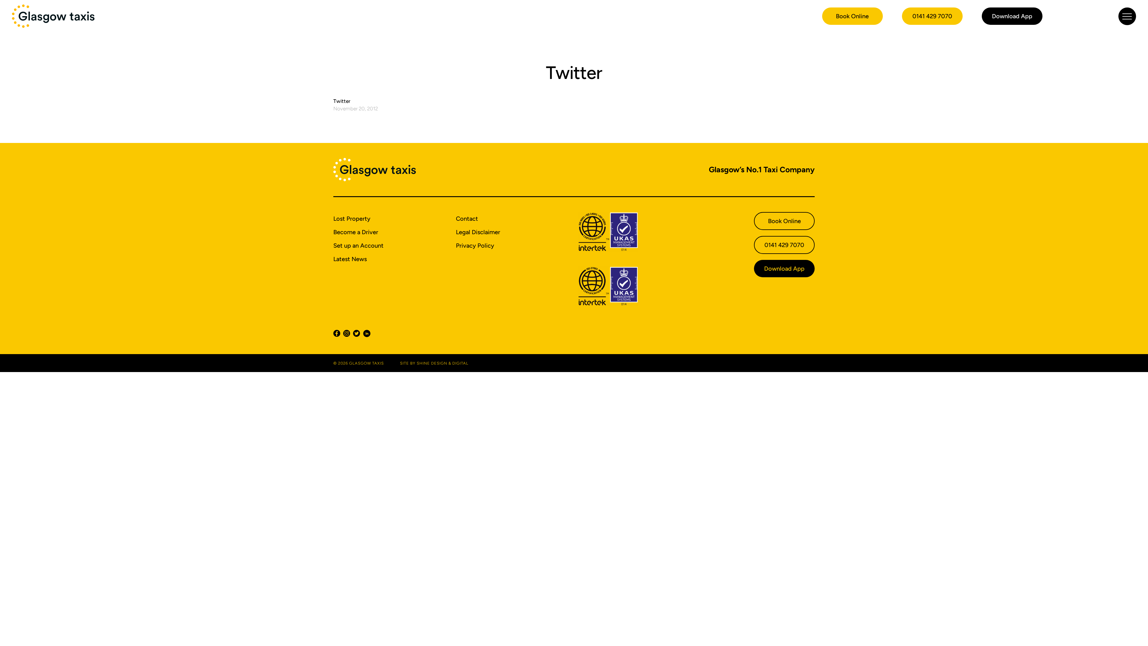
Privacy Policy (475, 245)
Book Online (852, 16)
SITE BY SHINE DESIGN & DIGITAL (434, 363)
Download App (1012, 16)
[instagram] (348, 333)
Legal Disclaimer (478, 232)
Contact (467, 218)
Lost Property (351, 218)
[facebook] (338, 333)
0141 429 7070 (932, 16)
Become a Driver (355, 232)
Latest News (350, 259)
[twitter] (358, 333)
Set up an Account (358, 245)
